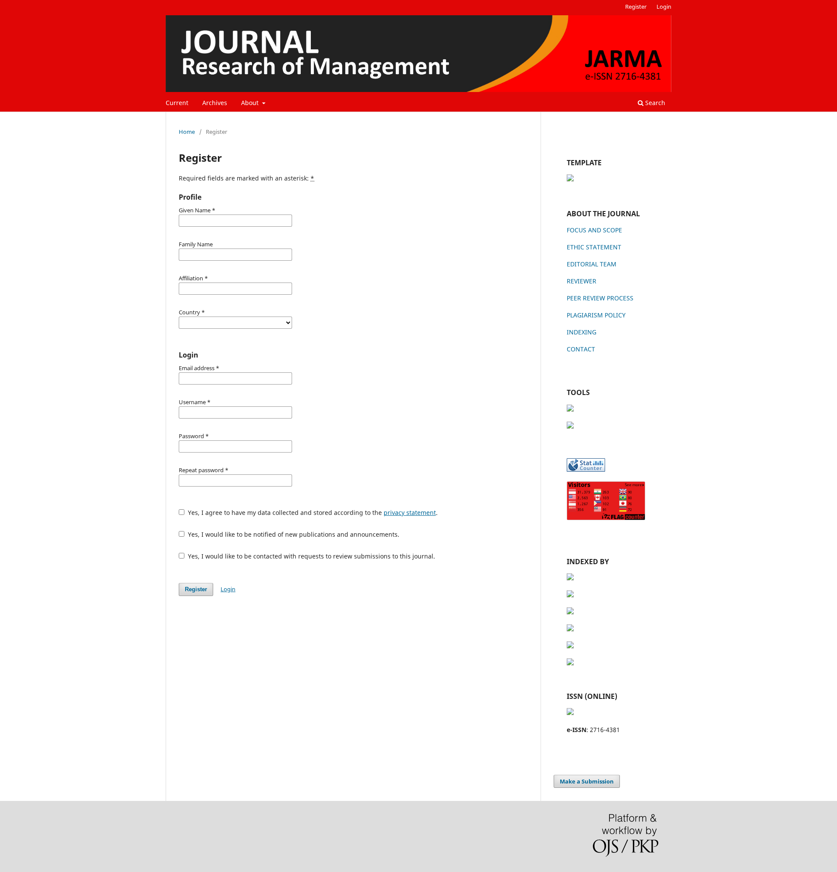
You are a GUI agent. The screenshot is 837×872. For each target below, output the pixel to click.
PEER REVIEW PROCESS (600, 298)
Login (664, 6)
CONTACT (581, 349)
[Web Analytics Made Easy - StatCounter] (586, 469)
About (250, 103)
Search (654, 103)
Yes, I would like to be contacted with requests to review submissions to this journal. (310, 556)
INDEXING (581, 332)
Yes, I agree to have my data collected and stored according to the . (312, 512)
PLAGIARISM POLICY (596, 315)
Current (177, 103)
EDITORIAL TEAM (591, 264)
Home (187, 132)
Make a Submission (587, 781)
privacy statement (410, 512)
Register (635, 6)
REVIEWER (581, 281)
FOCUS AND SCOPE (594, 230)
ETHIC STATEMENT (594, 247)
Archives (214, 103)
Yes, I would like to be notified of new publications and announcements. (292, 534)
